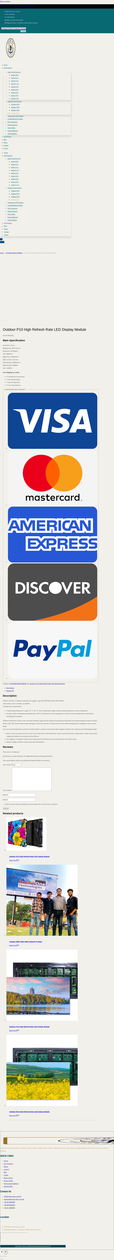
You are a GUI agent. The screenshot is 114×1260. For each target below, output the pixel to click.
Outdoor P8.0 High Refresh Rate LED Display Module (29, 1112)
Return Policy (8, 1178)
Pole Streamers (12, 122)
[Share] (4, 1256)
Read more (13, 860)
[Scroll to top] (1, 1252)
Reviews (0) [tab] (10, 691)
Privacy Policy (8, 1181)
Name (5, 795)
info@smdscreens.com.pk (12, 1196)
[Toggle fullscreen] (2, 1256)
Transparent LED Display (16, 116)
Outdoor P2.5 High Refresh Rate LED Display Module (47, 684)
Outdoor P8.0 (15, 110)
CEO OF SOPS (8, 1186)
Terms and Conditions (11, 1184)
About (5, 142)
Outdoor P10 (15, 113)
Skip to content (5, 1)
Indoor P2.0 (14, 90)
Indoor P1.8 (14, 87)
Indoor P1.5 (14, 81)
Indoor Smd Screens (14, 72)
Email (5, 800)
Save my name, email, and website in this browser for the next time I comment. (31, 804)
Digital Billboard (13, 131)
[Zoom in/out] (0, 1256)
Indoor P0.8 (14, 75)
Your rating (7, 765)
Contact (6, 145)
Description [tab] (10, 688)
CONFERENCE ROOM (15, 119)
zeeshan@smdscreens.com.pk (14, 1199)
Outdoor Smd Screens (15, 101)
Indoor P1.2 (14, 78)
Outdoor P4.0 (15, 104)
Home (5, 65)
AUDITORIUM (12, 134)
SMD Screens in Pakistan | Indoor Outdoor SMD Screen (18, 6)
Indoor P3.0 (14, 95)
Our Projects (7, 136)
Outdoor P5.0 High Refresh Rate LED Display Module (29, 856)
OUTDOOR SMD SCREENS (18, 684)
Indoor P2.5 (14, 92)
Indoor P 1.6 (15, 84)
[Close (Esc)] (6, 1256)
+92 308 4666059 (9, 1205)
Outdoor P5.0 (15, 107)
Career (6, 148)
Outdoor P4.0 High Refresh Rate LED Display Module (29, 1027)
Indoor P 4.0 (15, 98)
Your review (7, 790)
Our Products (8, 68)
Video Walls (11, 128)
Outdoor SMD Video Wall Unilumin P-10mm (25, 942)
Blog (5, 139)
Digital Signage (12, 125)
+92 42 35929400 (9, 1202)
